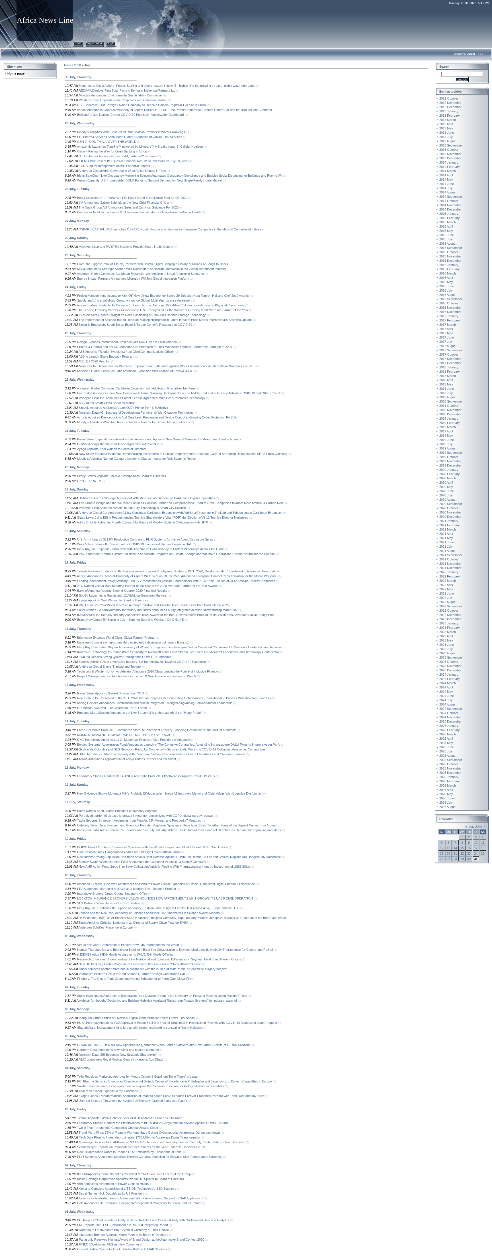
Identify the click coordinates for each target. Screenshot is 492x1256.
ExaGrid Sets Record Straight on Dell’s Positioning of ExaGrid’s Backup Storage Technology (142, 315)
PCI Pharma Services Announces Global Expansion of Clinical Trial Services (129, 137)
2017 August (447, 346)
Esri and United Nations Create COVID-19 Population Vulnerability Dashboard (130, 114)
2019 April (446, 431)
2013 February (449, 115)
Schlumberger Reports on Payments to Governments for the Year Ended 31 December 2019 (141, 1147)
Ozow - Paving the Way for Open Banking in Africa (112, 151)
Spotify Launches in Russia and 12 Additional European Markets (123, 595)
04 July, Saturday (77, 1068)
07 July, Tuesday (77, 987)
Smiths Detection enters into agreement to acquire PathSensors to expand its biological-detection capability (150, 1086)
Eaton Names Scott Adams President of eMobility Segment (117, 810)
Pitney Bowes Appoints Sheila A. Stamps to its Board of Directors (121, 476)
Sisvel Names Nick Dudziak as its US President (111, 1193)
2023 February (449, 627)
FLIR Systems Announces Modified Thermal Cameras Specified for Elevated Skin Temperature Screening (149, 1156)
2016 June (446, 286)
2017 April (446, 329)
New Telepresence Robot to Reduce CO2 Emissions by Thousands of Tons (129, 1152)
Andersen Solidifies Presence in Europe (105, 927)
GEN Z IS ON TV (89, 480)
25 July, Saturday (77, 255)
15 (462, 848)
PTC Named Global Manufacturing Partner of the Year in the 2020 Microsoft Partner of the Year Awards (147, 585)
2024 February (449, 678)
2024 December (450, 721)
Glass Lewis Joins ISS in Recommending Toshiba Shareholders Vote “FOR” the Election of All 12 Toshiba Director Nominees (162, 517)
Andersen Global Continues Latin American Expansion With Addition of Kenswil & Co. (135, 371)
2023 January (448, 623)
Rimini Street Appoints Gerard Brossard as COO (110, 693)
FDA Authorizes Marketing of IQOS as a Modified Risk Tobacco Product (126, 888)
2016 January (448, 265)
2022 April (446, 585)
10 (475, 842)
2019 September (450, 452)
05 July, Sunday (76, 1036)
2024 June (446, 696)
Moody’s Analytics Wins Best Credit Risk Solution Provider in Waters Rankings (131, 132)
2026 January (448, 777)
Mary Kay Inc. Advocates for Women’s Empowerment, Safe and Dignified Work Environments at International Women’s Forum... (167, 366)
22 (462, 853)
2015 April (446, 226)
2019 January (448, 418)
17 (475, 848)
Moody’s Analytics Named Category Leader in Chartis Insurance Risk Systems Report (136, 458)
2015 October (448, 252)
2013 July (446, 137)
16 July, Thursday (78, 628)
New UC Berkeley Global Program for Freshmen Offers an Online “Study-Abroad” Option (140, 964)
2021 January (448, 521)
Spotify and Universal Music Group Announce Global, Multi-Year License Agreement (134, 300)
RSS (480, 53)
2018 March (447, 376)
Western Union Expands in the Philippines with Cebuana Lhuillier (123, 100)
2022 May (446, 589)
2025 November (450, 768)
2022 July (446, 597)
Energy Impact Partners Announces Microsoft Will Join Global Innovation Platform (133, 278)
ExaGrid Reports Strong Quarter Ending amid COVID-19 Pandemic (125, 657)
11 (482, 842)
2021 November (450, 563)
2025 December (450, 772)
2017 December (450, 363)
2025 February (449, 730)
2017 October (448, 354)
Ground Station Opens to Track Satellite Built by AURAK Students (122, 1249)
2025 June (446, 747)
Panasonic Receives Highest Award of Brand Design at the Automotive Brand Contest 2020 (141, 1239)
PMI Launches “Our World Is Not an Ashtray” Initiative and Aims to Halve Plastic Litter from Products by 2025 (154, 605)
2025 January (448, 725)
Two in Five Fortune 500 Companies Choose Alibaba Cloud (117, 1127)
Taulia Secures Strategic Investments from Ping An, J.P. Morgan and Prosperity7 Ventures (139, 820)
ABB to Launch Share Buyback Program (106, 356)
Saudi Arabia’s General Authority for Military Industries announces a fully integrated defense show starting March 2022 (158, 610)
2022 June (446, 593)
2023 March (447, 632)
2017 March (447, 324)
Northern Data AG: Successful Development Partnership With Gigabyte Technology (136, 412)
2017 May (446, 333)
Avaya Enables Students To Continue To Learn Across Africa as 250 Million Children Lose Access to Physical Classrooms (160, 305)
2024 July (446, 700)
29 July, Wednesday (79, 123)
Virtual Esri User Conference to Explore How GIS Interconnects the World (128, 944)
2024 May (446, 691)
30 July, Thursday (78, 77)
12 (441, 848)
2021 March (447, 529)
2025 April (446, 738)
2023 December (450, 670)
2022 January (448, 572)
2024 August (447, 704)
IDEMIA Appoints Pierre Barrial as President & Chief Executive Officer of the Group (134, 1174)
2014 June (446, 183)
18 (482, 848)
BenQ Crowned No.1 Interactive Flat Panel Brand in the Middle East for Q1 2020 (132, 197)
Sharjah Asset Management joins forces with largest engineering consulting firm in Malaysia (139, 1027)
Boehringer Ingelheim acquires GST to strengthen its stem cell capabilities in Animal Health (139, 212)
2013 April (446, 124)
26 (441, 859)
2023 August (447, 653)
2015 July (446, 239)
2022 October (448, 610)
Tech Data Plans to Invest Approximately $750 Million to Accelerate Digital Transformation (140, 1137)
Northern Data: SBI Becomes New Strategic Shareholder (118, 1054)
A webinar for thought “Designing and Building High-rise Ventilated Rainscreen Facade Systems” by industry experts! (157, 1000)
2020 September (450, 504)
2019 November (450, 461)
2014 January (448, 162)
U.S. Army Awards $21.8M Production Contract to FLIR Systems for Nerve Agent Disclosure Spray (145, 539)
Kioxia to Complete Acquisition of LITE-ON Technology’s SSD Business (127, 1188)
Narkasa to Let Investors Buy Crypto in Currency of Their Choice (124, 1230)
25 (482, 853)
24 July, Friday (75, 287)
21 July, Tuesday (77, 430)
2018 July (446, 393)
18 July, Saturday (77, 531)
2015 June (446, 235)
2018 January (448, 367)
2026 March (447, 785)
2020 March (447, 478)
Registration (94, 43)
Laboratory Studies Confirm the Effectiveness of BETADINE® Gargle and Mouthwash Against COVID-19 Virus (153, 1123)
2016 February (449, 269)
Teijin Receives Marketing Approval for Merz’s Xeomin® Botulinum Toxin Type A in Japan (137, 1076)
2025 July (446, 751)
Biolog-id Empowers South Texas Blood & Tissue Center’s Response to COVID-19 (135, 324)
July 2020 (475, 826)
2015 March (447, 222)
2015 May (446, 230)
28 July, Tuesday (77, 189)
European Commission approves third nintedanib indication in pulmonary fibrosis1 (133, 642)
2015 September (450, 247)
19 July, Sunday (76, 489)
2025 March (447, 734)
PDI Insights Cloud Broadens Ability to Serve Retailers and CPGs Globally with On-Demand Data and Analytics (153, 1220)
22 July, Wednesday (79, 379)
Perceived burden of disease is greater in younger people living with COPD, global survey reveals (146, 815)
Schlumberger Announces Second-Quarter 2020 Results (118, 156)
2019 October (448, 457)
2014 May (446, 179)
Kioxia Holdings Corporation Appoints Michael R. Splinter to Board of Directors (130, 1179)
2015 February (449, 218)
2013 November (450, 154)
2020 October (448, 508)
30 (469, 859)
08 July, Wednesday (79, 936)
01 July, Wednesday (79, 1211)
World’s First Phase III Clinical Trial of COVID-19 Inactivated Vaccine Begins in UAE (134, 544)
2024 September (450, 708)
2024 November (450, 717)
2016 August (447, 294)
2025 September (450, 760)
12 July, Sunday (76, 784)
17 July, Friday (75, 562)
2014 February (449, 166)
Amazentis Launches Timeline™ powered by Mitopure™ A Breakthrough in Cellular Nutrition (140, 146)
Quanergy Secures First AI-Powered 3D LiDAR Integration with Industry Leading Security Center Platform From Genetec (162, 1142)
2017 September (450, 350)
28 (455, 859)
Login (111, 43)
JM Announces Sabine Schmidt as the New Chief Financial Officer (124, 202)
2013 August (447, 141)
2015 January (448, 213)
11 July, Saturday (77, 802)
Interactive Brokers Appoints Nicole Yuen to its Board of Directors (123, 1234)
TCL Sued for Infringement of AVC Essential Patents (114, 166)
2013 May (446, 128)
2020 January (448, 469)
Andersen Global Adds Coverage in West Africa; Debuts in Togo (122, 170)
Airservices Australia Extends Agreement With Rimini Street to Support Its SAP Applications (141, 1198)
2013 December (450, 158)
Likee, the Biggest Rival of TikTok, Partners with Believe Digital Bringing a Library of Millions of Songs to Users (152, 264)
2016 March (447, 273)
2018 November (450, 410)
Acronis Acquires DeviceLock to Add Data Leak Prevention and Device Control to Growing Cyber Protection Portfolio (157, 417)
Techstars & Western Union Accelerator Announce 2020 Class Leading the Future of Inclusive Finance (147, 671)
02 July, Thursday (78, 1165)
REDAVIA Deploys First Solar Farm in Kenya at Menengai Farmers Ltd (127, 90)
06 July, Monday (77, 1009)
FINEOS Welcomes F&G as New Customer (109, 1244)
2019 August (447, 448)
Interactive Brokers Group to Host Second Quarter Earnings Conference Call (132, 973)
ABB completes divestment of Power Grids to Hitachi (113, 1183)
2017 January (448, 316)
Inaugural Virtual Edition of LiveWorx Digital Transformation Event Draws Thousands (137, 1018)
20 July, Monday (77, 467)
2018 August (447, 397)
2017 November (450, 358)
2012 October (448, 98)
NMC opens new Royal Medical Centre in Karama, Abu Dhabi (121, 1059)
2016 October (448, 303)
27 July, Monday (77, 220)
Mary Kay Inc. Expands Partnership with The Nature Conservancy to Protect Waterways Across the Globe (150, 549)
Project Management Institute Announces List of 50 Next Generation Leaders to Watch (136, 676)
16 (469, 848)
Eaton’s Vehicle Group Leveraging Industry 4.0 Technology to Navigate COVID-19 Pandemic (142, 661)
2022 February (449, 576)
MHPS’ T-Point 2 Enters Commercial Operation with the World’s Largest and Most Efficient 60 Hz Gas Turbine (152, 847)
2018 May (446, 384)
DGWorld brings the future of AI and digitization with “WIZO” (118, 444)
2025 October (448, 764)
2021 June (446, 542)
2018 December (450, 414)
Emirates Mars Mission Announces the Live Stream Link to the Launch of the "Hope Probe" (139, 712)
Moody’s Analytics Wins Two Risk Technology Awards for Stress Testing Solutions (133, 422)
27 (448, 859)
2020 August (447, 499)
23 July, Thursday (78, 333)
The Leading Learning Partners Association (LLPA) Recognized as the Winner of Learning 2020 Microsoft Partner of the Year (162, 310)
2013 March (447, 119)
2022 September (450, 606)
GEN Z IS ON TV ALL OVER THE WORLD (106, 141)
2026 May (446, 794)
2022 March (447, 580)
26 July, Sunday (76, 238)
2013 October (448, 149)
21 (455, 853)
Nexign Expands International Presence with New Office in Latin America (127, 342)
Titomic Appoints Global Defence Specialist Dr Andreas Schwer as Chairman (129, 1118)
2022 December (450, 619)
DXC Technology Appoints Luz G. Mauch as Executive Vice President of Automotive (134, 739)
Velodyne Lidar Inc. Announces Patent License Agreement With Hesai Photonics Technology (142, 398)
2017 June (446, 337)
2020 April (446, 482)
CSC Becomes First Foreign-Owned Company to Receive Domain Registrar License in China (141, 105)
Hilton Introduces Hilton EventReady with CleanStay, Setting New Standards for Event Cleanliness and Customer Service (162, 754)
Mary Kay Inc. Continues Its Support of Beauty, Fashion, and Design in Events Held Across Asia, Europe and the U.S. (158, 908)
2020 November (450, 512)
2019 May (446, 435)
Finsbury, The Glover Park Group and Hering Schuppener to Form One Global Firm (134, 978)
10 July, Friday (75, 838)
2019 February (449, 422)
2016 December (450, 312)
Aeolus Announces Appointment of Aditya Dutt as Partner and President (127, 759)
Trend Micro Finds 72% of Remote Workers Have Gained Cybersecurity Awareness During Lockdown (149, 1132)
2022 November (450, 614)
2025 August (447, 755)
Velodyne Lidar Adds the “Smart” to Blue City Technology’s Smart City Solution (132, 508)
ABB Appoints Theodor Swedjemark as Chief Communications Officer (126, 351)
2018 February (449, 371)
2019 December (450, 465)
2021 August (447, 550)
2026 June (446, 798)
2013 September (450, 145)
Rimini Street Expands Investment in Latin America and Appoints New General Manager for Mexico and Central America (159, 439)
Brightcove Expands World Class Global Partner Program (116, 637)
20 (448, 853)
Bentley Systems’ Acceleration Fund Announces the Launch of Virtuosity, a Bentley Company (142, 861)
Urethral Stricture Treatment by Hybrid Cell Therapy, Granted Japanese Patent (133, 1100)
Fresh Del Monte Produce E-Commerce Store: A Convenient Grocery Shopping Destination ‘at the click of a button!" (156, 730)
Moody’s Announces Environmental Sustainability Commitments (122, 95)
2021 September (450, 555)
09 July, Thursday (78, 875)
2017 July (446, 341)
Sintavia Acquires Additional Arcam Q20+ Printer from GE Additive (123, 407)
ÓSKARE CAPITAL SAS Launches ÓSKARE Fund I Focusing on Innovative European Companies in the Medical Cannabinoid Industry (171, 229)
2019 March (447, 427)
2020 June (446, 491)
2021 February (449, 525)
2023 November (450, 666)
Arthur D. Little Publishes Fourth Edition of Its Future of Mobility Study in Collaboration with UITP (142, 522)
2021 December (450, 568)
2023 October (448, 661)
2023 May (446, 640)
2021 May (446, 538)
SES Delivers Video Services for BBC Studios (108, 903)
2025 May (446, 742)
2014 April (446, 175)
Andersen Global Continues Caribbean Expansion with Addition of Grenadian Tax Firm (136, 388)
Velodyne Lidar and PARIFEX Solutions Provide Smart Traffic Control (126, 246)
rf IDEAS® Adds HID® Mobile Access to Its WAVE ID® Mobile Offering (125, 954)
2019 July (446, 444)
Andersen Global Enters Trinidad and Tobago (110, 666)
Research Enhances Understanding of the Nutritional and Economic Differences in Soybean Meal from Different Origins (159, 959)
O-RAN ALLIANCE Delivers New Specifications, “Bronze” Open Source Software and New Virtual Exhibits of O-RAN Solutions (164, 1045)
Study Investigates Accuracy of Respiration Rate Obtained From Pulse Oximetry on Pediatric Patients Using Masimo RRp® (162, 995)
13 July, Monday (77, 767)
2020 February (449, 474)
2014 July (446, 188)
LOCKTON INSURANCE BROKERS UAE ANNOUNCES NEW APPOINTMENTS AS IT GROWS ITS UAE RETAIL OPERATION (165, 898)
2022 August (447, 602)
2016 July (446, 290)
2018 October (448, 405)
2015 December (450, 260)
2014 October (448, 201)
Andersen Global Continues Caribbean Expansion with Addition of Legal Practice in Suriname (140, 273)
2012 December (450, 107)
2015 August (447, 243)
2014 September (450, 196)
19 (441, 853)
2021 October (448, 559)
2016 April (446, 277)
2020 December (450, 516)
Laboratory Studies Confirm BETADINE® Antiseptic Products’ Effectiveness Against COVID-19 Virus (146, 776)
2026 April (446, 789)
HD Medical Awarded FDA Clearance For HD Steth (112, 708)
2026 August (447, 807)
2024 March (447, 683)
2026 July (446, 802)
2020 (77, 65)
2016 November (450, 307)
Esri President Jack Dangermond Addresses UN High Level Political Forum (129, 852)
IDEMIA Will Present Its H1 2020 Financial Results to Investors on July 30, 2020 (133, 161)
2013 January (448, 111)
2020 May (446, 486)
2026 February (449, 781)
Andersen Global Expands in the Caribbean (108, 1091)
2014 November (450, 205)
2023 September (450, 657)
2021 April (446, 533)
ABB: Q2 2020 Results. (94, 361)
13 (448, 848)
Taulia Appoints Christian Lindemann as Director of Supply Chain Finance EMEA (133, 922)
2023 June (446, 644)
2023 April (446, 636)
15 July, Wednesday (79, 684)
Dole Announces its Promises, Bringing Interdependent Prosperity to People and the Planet (139, 1203)
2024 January (448, 674)
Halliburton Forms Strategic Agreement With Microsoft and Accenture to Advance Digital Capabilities (147, 498)
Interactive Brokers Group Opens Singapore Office (112, 893)
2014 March (447, 171)
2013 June (446, 132)
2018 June (446, 388)
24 (475, 853)
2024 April (446, 687)
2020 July (446, 495)
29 (462, 859)
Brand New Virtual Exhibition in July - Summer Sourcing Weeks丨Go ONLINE (130, 619)
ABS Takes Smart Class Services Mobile (107, 403)
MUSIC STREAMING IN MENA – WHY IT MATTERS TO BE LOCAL (124, 735)
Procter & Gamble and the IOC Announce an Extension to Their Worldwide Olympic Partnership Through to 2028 (154, 346)
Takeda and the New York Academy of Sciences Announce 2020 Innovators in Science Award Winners (149, 913)
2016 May (446, 282)
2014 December (450, 209)
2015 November (450, 256)
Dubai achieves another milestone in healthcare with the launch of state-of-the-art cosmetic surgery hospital (153, 969)
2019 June (446, 440)
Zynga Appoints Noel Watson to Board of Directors (112, 449)
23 (469, 853)
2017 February (449, 320)
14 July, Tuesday (77, 721)
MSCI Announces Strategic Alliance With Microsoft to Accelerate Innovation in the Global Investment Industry (151, 269)
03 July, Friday (75, 1109)
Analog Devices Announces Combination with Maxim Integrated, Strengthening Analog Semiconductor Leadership (154, 703)
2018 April (446, 380)
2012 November (450, 102)
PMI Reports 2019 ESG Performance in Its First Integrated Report (122, 1225)
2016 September (450, 299)
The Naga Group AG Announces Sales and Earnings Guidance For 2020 (129, 207)
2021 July (446, 546)
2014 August (447, 192)
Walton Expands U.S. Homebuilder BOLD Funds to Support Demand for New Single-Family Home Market (149, 180)
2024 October (448, 713)
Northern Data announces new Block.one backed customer (118, 1049)
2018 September (450, 401)
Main (78, 43)
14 (455, 848)
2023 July (446, 649)
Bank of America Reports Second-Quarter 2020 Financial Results (122, 590)
